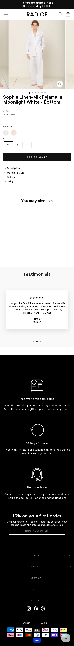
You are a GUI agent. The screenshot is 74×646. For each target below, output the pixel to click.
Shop (36, 555)
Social (36, 600)
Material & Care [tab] (15, 172)
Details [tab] (11, 177)
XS (8, 144)
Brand (35, 566)
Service (36, 578)
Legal (36, 589)
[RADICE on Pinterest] (43, 608)
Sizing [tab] (10, 181)
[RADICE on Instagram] (29, 608)
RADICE (37, 14)
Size (6, 138)
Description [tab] (13, 168)
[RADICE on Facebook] (36, 608)
